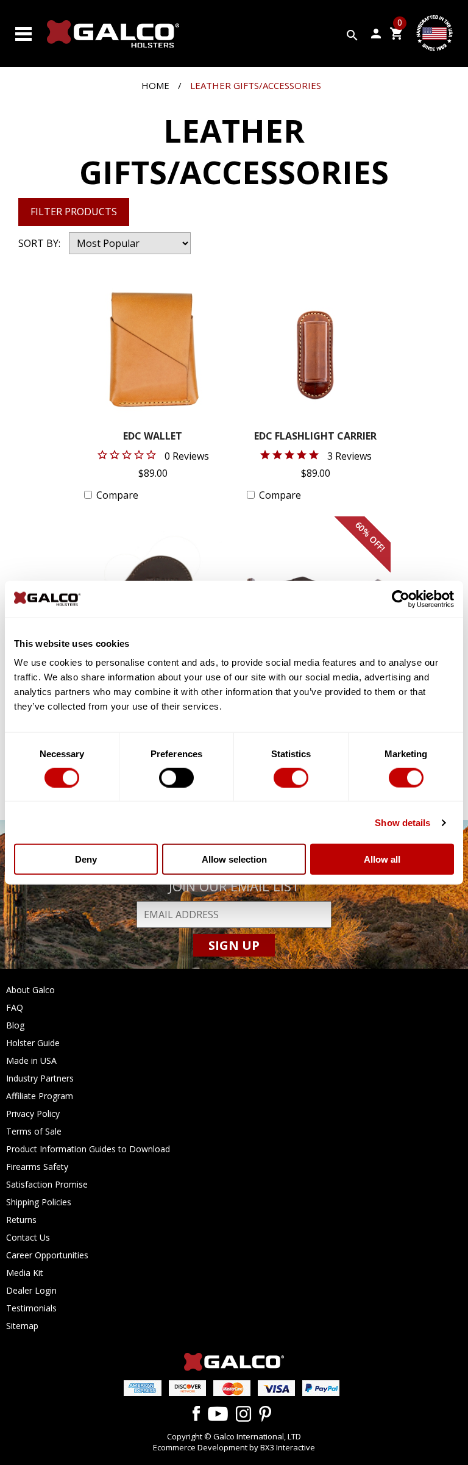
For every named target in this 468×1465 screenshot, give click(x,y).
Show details (402, 822)
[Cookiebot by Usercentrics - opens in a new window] (400, 599)
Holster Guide (33, 1043)
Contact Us (28, 1237)
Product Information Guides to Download (88, 1149)
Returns (21, 1219)
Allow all (382, 859)
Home (155, 85)
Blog (15, 1025)
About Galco (30, 990)
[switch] (176, 777)
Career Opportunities (47, 1255)
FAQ (14, 1007)
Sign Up (234, 945)
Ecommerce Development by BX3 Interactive (234, 1447)
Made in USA (31, 1060)
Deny (86, 859)
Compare (117, 495)
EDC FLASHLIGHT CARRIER (315, 437)
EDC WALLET (152, 437)
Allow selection (234, 859)
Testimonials (31, 1308)
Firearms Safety (37, 1166)
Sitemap (22, 1325)
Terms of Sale (34, 1131)
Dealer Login (31, 1290)
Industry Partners (40, 1078)
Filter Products (73, 211)
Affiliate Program (39, 1096)
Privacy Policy (33, 1113)
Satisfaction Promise (47, 1184)
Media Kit (24, 1272)
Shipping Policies (38, 1202)
